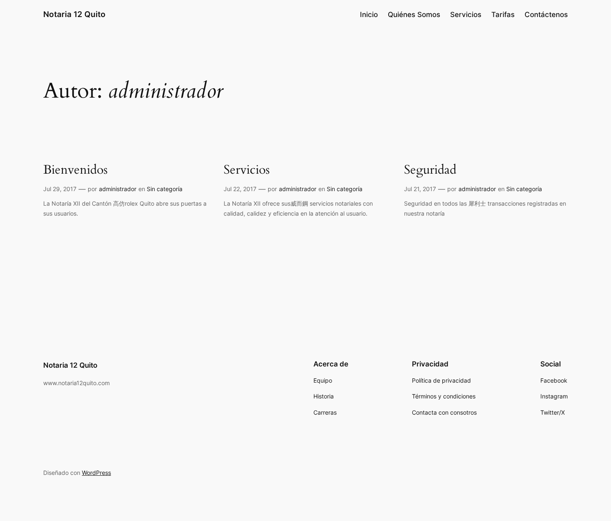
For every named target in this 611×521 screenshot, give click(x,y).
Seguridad (430, 170)
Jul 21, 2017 (420, 188)
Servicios (247, 170)
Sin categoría (164, 188)
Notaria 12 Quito (74, 14)
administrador (117, 188)
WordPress (96, 472)
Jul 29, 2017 (59, 188)
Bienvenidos (75, 170)
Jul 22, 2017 (240, 188)
